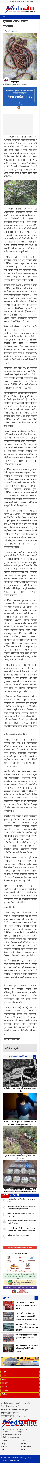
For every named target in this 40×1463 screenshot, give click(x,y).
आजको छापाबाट (26, 1446)
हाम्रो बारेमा (4, 1383)
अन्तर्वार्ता (4, 1440)
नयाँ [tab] (3, 1196)
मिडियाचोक (15, 81)
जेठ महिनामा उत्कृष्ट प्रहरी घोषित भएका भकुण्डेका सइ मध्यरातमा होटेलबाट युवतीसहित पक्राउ (22, 1207)
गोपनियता (4, 1394)
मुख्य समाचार (15, 31)
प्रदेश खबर (4, 1446)
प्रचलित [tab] (13, 1196)
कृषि (2, 1449)
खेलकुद (3, 1443)
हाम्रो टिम (4, 1386)
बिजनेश (23, 1440)
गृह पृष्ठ (3, 1371)
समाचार (23, 1449)
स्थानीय (23, 1443)
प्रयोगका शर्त (5, 1390)
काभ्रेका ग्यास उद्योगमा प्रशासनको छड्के (18, 1235)
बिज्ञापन (4, 1375)
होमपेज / (7, 31)
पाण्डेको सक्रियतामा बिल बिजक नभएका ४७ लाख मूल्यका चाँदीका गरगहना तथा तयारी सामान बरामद (21, 1229)
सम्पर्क (3, 1379)
